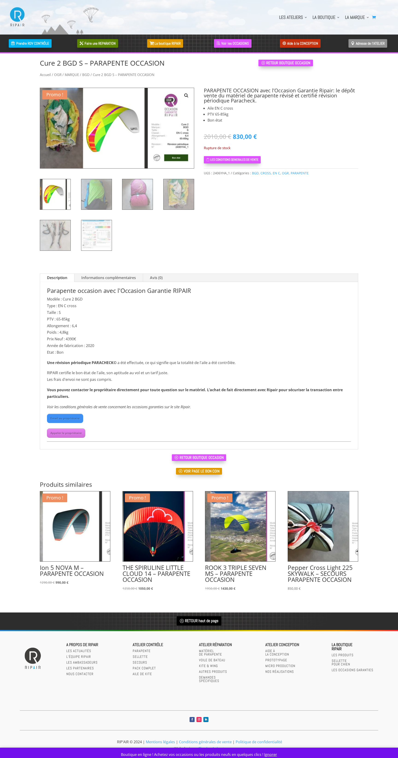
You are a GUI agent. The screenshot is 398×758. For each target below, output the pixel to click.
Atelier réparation (215, 644)
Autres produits (213, 671)
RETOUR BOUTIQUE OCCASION (288, 62)
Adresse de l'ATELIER (370, 43)
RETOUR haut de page (201, 620)
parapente (142, 651)
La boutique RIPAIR (168, 43)
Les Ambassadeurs (82, 662)
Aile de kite (142, 674)
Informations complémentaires (108, 277)
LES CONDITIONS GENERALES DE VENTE (234, 159)
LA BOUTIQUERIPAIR (342, 646)
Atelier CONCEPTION (282, 644)
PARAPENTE (300, 173)
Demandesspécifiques (209, 679)
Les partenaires (80, 668)
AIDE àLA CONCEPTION (277, 652)
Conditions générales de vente (205, 741)
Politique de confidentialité (259, 741)
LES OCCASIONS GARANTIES (352, 670)
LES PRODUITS (343, 655)
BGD (86, 74)
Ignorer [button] (270, 754)
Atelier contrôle (148, 644)
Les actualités (78, 651)
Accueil (45, 74)
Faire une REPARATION (100, 43)
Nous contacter (80, 674)
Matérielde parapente (210, 652)
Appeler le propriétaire (66, 433)
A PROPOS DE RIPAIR (82, 644)
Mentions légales (160, 741)
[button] (186, 95)
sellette (140, 656)
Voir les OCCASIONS (235, 43)
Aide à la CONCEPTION (302, 43)
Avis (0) (156, 277)
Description (57, 277)
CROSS (265, 173)
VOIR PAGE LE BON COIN (201, 471)
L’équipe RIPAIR (78, 656)
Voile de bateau (212, 660)
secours (140, 662)
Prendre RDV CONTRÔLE (32, 43)
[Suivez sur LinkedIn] (205, 719)
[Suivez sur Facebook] (192, 719)
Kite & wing (208, 666)
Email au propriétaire (65, 418)
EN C (276, 173)
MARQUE (72, 74)
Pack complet (144, 668)
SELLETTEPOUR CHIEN (341, 662)
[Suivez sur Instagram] (199, 719)
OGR (57, 74)
